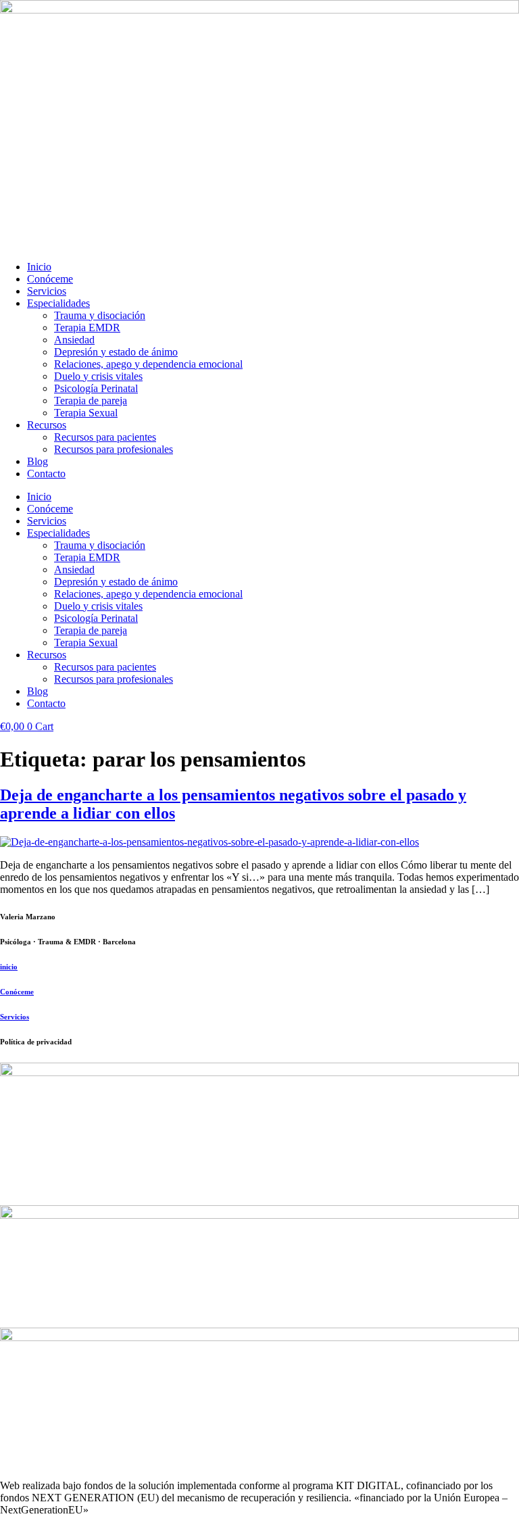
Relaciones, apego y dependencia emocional (148, 364)
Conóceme (50, 279)
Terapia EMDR (87, 327)
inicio (9, 967)
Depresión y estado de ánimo (116, 352)
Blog (37, 461)
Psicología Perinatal (96, 388)
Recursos (46, 425)
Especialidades (58, 303)
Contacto (46, 473)
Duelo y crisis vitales (98, 376)
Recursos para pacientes (105, 437)
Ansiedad (74, 339)
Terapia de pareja (90, 400)
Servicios (46, 291)
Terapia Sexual (86, 412)
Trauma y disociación (99, 315)
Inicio (39, 266)
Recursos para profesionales (113, 449)
